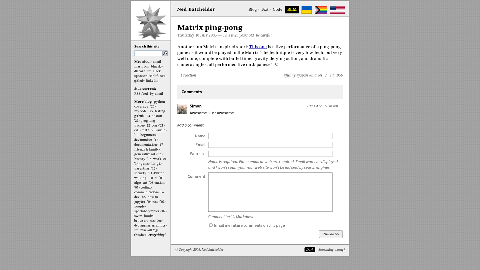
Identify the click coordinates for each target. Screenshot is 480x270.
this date (140, 235)
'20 (153, 130)
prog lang (147, 120)
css (152, 220)
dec (159, 220)
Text (264, 10)
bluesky (157, 66)
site (163, 76)
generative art (144, 154)
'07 (136, 187)
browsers (141, 220)
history (139, 159)
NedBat (196, 9)
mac (143, 230)
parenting (141, 168)
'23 (136, 120)
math (145, 130)
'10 (150, 178)
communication (146, 192)
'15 (149, 159)
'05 (144, 197)
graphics (159, 225)
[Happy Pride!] (321, 10)
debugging (142, 225)
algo (137, 182)
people (139, 206)
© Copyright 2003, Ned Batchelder (199, 250)
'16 (159, 154)
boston (157, 116)
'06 (162, 192)
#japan (302, 76)
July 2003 (208, 36)
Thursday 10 (188, 36)
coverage (141, 106)
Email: (201, 144)
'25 (151, 111)
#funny (290, 76)
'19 (136, 135)
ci (164, 159)
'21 (161, 125)
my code (140, 111)
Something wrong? (331, 250)
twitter (159, 173)
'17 (161, 144)
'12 (153, 168)
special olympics (146, 211)
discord (139, 71)
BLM (292, 10)
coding (145, 187)
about (146, 62)
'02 (163, 211)
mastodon (141, 66)
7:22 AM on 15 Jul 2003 (323, 106)
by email (156, 94)
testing (160, 111)
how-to (153, 197)
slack (157, 71)
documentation (145, 144)
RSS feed (141, 94)
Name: (200, 135)
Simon (196, 106)
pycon (139, 125)
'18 (156, 140)
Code (277, 10)
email (156, 62)
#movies (315, 76)
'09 (161, 178)
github (139, 80)
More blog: (143, 102)
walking (140, 178)
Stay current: (145, 88)
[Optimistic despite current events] (337, 10)
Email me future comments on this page (249, 225)
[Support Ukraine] (307, 10)
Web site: (198, 153)
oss (155, 202)
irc (149, 71)
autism (160, 182)
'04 (149, 202)
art (145, 182)
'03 (162, 202)
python (159, 102)
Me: (138, 62)
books (149, 216)
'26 (152, 106)
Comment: (197, 176)
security (140, 173)
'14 (136, 164)
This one (258, 47)
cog (154, 125)
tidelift (153, 76)
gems (144, 164)
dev (137, 197)
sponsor (140, 76)
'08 (151, 182)
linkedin (152, 80)
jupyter (139, 202)
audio (161, 130)
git (159, 164)
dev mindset (143, 140)
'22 (148, 125)
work (157, 159)
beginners (148, 135)
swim (138, 216)
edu (137, 130)
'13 (152, 164)
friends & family (146, 149)
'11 (150, 173)
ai (155, 178)
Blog (252, 10)
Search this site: (147, 46)
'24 (148, 116)
